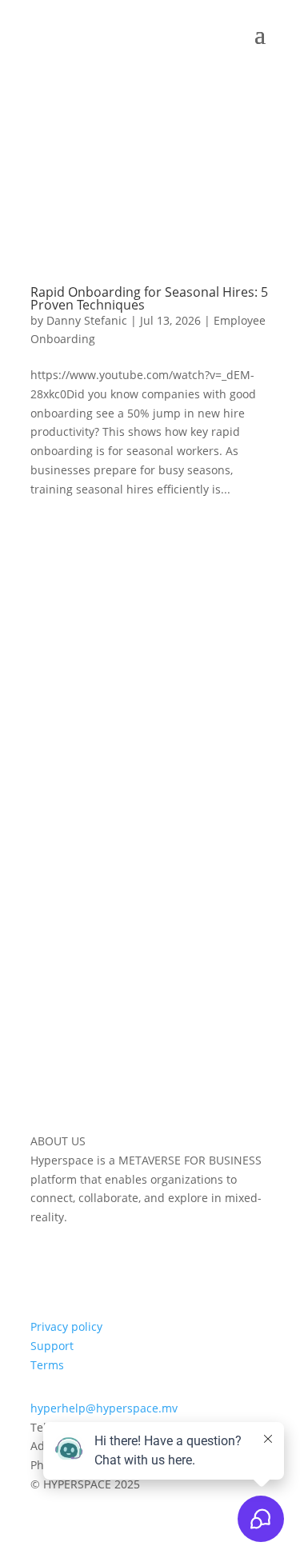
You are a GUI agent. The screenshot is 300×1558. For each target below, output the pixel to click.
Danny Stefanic (86, 320)
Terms (47, 1364)
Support (52, 1345)
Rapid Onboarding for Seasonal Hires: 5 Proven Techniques (149, 298)
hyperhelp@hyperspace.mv (104, 1408)
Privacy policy (66, 1326)
